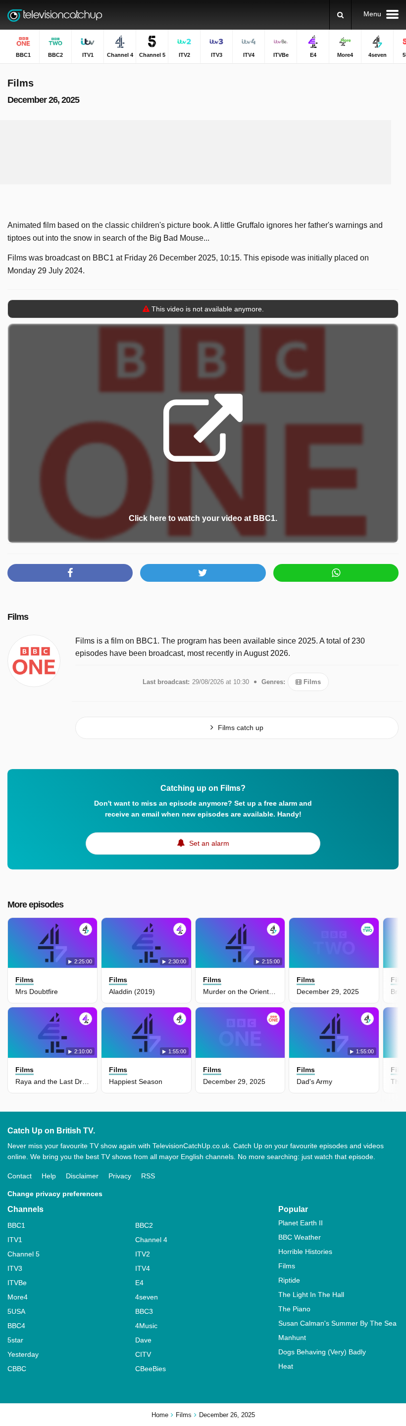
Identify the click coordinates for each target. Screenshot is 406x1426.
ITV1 (14, 1240)
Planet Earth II (300, 1223)
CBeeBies (150, 1369)
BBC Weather (299, 1237)
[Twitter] (202, 573)
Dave (143, 1340)
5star (15, 1340)
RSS (148, 1176)
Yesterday (23, 1354)
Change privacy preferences (54, 1194)
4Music (146, 1326)
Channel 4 (151, 1240)
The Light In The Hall (311, 1294)
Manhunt (292, 1337)
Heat (285, 1366)
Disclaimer (82, 1176)
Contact (19, 1176)
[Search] (340, 15)
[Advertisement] (195, 152)
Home (160, 1415)
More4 (17, 1297)
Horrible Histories (305, 1251)
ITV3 (14, 1268)
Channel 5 (23, 1254)
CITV (143, 1354)
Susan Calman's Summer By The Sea (337, 1323)
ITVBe (17, 1283)
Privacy (119, 1176)
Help (49, 1176)
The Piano (294, 1309)
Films (17, 617)
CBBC (16, 1369)
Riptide (289, 1280)
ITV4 (142, 1268)
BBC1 (16, 1225)
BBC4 (16, 1326)
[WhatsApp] (336, 573)
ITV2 (142, 1254)
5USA (16, 1311)
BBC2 (144, 1225)
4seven (146, 1297)
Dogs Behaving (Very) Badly (322, 1352)
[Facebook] (70, 573)
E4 (139, 1283)
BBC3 (144, 1311)
